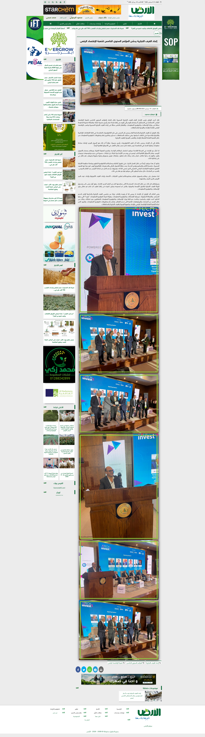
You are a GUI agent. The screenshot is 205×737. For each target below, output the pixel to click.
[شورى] (59, 214)
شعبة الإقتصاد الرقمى (115, 662)
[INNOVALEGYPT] (59, 242)
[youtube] (60, 2)
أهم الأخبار (58, 265)
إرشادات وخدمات (95, 23)
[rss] (56, 2)
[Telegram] (95, 669)
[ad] (82, 9)
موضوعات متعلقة (150, 688)
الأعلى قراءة (58, 407)
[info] (49, 2)
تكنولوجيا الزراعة (110, 23)
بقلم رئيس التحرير (65, 23)
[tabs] (45, 2)
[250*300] (59, 43)
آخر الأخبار (58, 154)
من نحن (55, 712)
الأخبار (140, 23)
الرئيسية (119, 709)
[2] (170, 50)
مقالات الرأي (80, 23)
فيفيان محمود (150, 114)
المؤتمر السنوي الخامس (135, 662)
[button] (45, 9)
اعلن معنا (97, 716)
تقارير (125, 23)
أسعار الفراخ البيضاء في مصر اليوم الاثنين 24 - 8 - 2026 (109, 28)
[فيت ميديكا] (35, 48)
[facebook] (64, 2)
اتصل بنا (87, 719)
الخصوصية (76, 716)
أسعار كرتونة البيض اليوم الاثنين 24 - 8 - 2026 (65, 28)
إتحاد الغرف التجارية (152, 662)
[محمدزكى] (59, 364)
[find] (53, 2)
